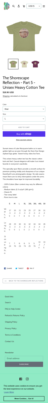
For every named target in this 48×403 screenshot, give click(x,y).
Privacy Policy (10, 328)
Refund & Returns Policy (15, 315)
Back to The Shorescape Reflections (25, 281)
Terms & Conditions (13, 335)
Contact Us (9, 341)
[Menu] (43, 6)
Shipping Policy (11, 322)
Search (8, 302)
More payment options (24, 140)
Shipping (6, 96)
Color (4, 104)
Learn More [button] (9, 392)
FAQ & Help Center (12, 309)
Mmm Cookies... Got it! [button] (24, 399)
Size (4, 114)
